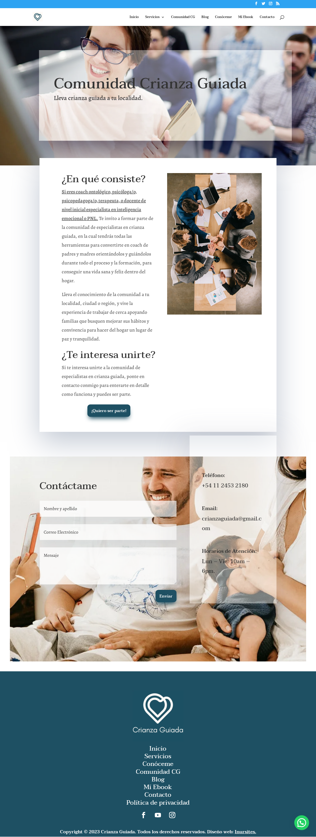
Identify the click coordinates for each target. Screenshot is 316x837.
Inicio (134, 17)
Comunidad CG (183, 17)
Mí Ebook (245, 17)
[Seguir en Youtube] (158, 815)
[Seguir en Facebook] (144, 815)
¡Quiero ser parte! (108, 410)
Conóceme (223, 17)
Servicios (152, 17)
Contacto (267, 17)
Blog (205, 17)
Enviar (166, 596)
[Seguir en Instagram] (172, 815)
